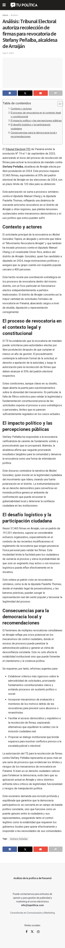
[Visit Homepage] (24, 5)
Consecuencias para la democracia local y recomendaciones (34, 134)
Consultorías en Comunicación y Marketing (32, 912)
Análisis (14, 15)
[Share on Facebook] (9, 93)
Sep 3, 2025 (8, 53)
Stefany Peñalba (19, 839)
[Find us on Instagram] (38, 932)
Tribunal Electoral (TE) (17, 149)
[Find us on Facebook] (26, 932)
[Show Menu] (4, 5)
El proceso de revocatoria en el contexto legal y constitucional (36, 114)
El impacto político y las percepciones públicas (36, 120)
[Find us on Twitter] (32, 932)
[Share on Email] (40, 93)
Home (5, 15)
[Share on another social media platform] (55, 93)
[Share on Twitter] (25, 93)
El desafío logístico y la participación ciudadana (30, 126)
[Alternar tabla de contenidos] (58, 104)
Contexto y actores (21, 108)
